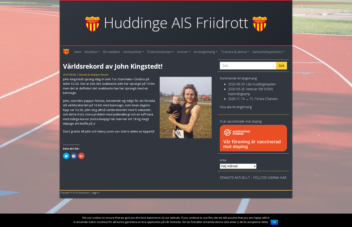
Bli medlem (111, 52)
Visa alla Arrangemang (236, 107)
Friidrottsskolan (159, 52)
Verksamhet (132, 52)
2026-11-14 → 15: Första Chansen (253, 99)
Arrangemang (204, 52)
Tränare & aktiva (233, 52)
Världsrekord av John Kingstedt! (113, 66)
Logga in (96, 192)
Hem (77, 52)
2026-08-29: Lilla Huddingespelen (252, 84)
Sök (281, 65)
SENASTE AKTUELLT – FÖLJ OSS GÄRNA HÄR (253, 177)
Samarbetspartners (267, 52)
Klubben (91, 52)
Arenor (182, 52)
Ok (274, 222)
